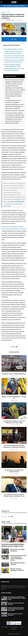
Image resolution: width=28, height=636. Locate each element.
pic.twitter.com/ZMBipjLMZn (16, 201)
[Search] (26, 2)
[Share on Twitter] (12, 346)
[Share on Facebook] (10, 346)
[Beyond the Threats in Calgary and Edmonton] (14, 363)
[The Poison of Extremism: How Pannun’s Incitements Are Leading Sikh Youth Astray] (14, 435)
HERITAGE (22, 6)
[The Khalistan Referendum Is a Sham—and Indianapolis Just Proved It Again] (14, 410)
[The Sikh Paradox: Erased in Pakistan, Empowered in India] (14, 459)
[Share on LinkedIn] (13, 346)
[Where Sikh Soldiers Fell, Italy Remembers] (5, 564)
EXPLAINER (16, 6)
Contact (21, 627)
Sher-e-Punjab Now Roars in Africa (13, 49)
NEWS (4, 6)
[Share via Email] (16, 346)
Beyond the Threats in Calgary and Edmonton (14, 374)
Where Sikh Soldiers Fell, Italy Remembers (17, 563)
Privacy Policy (4, 627)
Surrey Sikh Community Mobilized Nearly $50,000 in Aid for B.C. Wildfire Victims (12, 545)
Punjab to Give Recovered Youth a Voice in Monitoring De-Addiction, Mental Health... (16, 609)
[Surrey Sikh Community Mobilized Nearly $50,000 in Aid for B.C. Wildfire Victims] (14, 534)
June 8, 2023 (7, 206)
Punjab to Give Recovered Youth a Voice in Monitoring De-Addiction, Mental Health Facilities (18, 558)
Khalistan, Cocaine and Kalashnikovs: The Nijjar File (17, 569)
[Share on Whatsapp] (15, 346)
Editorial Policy (13, 627)
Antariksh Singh (10, 20)
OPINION (9, 6)
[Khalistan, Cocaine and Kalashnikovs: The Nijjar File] (14, 386)
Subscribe (13, 629)
